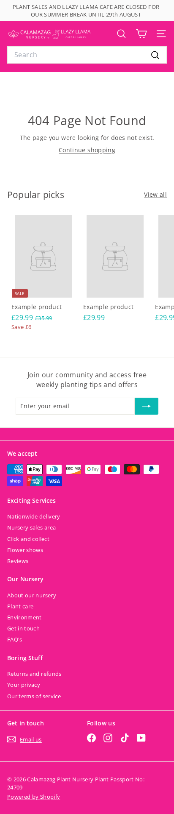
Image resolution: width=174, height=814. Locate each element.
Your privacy (23, 685)
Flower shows (25, 550)
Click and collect (28, 539)
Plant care (20, 606)
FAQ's (14, 639)
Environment (24, 617)
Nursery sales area (31, 527)
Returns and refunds (34, 673)
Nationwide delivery (33, 516)
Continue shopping (87, 150)
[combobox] (87, 54)
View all (155, 194)
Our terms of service (34, 696)
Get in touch (23, 628)
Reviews (17, 561)
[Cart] (141, 33)
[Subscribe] (146, 406)
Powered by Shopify (33, 796)
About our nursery (31, 595)
